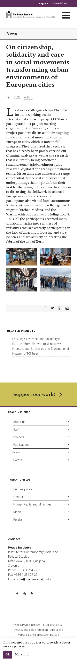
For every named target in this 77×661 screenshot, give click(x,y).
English (43, 3)
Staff (16, 429)
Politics (28, 97)
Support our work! (34, 394)
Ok (8, 654)
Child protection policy (43, 634)
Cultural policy (22, 489)
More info (22, 654)
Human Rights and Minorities (32, 504)
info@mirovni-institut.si (34, 579)
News (17, 452)
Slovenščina (59, 3)
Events (17, 460)
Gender (18, 497)
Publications (21, 445)
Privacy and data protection (31, 630)
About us (19, 422)
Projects (18, 437)
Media (17, 512)
